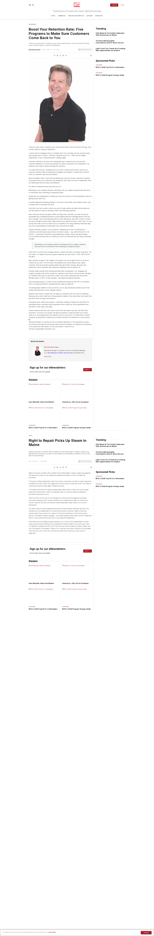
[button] (30, 5)
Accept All (146, 932)
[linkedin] (57, 55)
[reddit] (63, 55)
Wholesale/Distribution (76, 15)
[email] (66, 55)
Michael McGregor (35, 49)
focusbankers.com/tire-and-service (60, 353)
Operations (99, 15)
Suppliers (89, 15)
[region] (77, 932)
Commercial (62, 15)
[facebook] (54, 55)
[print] (91, 55)
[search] (33, 5)
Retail (53, 15)
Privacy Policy (52, 932)
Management (32, 24)
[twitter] (60, 55)
